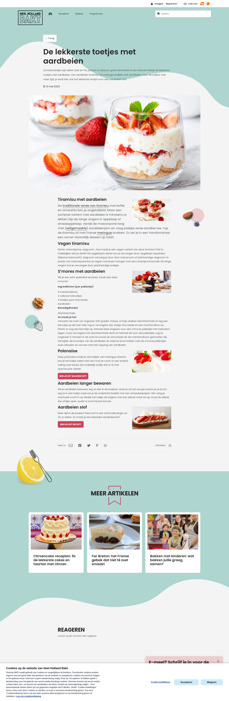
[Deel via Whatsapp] (105, 445)
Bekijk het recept (70, 424)
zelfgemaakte (76, 228)
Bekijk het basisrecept (73, 376)
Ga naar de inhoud (114, 2)
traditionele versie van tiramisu (86, 206)
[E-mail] (71, 445)
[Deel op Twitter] (88, 445)
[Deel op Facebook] (79, 445)
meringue (104, 233)
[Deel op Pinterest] (97, 445)
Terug (51, 38)
